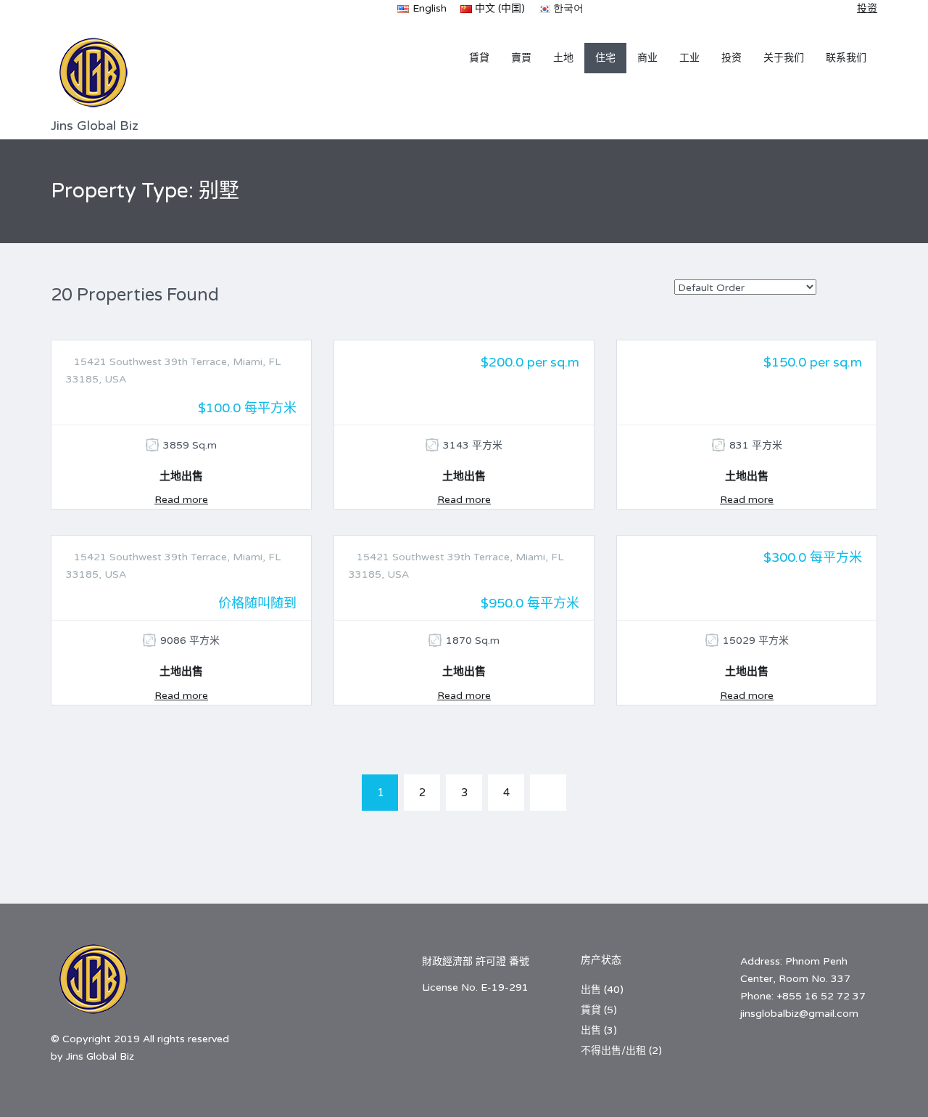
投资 (731, 58)
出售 (591, 989)
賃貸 (479, 58)
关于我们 (783, 58)
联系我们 (846, 58)
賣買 (521, 58)
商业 (647, 58)
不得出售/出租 (613, 1050)
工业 (689, 58)
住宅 (605, 58)
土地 (563, 58)
